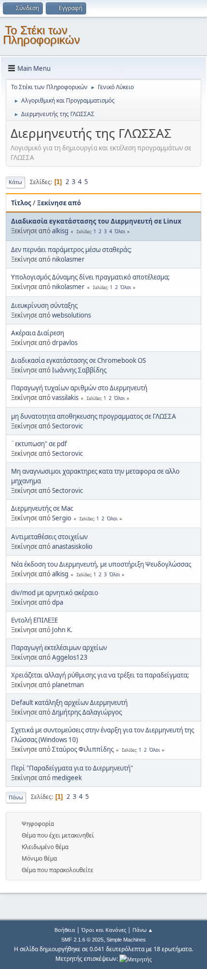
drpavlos (65, 342)
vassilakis (65, 397)
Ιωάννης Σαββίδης (79, 370)
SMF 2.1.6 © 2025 (82, 939)
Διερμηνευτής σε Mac (42, 508)
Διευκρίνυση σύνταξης (44, 305)
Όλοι (120, 231)
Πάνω (16, 797)
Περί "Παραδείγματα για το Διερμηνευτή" (72, 768)
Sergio (61, 518)
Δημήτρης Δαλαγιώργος (87, 712)
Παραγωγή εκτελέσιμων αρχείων (59, 647)
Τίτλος (21, 203)
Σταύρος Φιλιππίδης (83, 749)
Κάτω (15, 182)
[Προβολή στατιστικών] (135, 958)
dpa (57, 602)
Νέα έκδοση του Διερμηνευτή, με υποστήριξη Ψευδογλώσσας (101, 564)
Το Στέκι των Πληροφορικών (41, 35)
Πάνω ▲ (142, 929)
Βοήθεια (64, 929)
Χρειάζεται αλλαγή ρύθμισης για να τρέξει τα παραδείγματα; (100, 675)
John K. (62, 629)
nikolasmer (68, 259)
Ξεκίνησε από (59, 203)
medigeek (67, 777)
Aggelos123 (70, 657)
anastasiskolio (72, 546)
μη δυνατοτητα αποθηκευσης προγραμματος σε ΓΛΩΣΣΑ (93, 416)
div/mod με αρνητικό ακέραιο (54, 592)
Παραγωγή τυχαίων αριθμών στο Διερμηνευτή (79, 388)
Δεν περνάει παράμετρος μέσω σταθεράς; (71, 249)
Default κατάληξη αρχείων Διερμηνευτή (69, 702)
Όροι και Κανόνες (103, 929)
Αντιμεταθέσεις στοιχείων (49, 536)
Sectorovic (67, 426)
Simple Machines (126, 939)
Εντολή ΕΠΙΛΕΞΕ (34, 620)
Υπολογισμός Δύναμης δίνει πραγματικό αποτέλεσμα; (90, 277)
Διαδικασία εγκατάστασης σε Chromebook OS (78, 360)
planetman (68, 684)
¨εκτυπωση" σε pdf (39, 443)
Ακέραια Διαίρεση (37, 333)
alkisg (60, 230)
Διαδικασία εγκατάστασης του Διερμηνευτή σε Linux (96, 221)
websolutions (71, 315)
